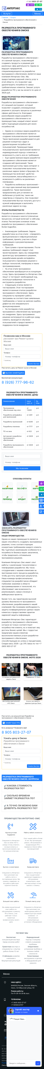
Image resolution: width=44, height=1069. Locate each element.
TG (40, 9)
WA (40, 5)
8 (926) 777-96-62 (18, 382)
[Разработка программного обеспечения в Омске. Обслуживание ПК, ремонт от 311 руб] (11, 8)
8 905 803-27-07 (16, 732)
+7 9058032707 (17, 1005)
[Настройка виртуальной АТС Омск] (11, 693)
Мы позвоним (22, 468)
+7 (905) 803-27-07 (18, 1002)
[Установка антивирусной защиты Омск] (11, 669)
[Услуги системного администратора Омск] (33, 693)
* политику (7, 360)
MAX (32, 5)
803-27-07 (34, 1)
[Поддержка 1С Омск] (33, 669)
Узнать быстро (33, 364)
